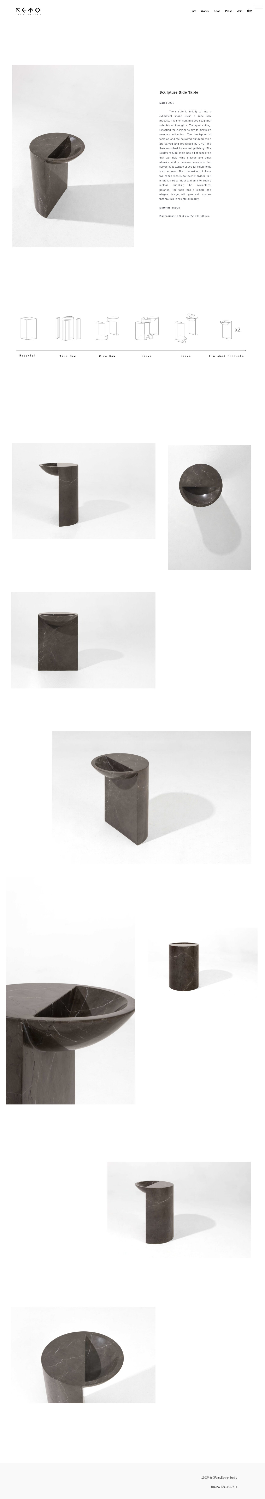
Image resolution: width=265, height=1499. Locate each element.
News (217, 11)
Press (228, 11)
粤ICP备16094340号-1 (224, 1486)
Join (239, 11)
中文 (249, 11)
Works (205, 11)
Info (194, 11)
